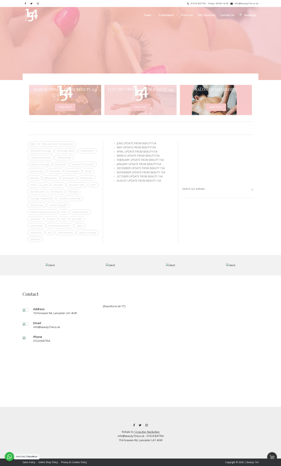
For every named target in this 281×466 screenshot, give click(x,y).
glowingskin (69, 178)
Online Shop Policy (48, 462)
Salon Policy (29, 462)
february (34, 178)
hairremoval (86, 178)
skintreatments (65, 232)
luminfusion (57, 191)
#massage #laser (66, 150)
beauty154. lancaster (83, 164)
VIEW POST (65, 107)
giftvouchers (51, 178)
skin (50, 232)
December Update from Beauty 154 (141, 168)
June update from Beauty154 (136, 143)
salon (79, 225)
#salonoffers (87, 150)
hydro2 (33, 184)
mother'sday (36, 205)
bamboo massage (39, 164)
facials (88, 171)
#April (33, 143)
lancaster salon (77, 184)
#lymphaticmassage (40, 150)
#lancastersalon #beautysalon (58, 143)
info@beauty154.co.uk (246, 3)
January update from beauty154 (139, 164)
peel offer (77, 218)
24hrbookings (64, 157)
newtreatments (80, 212)
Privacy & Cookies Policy (74, 462)
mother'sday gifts (58, 205)
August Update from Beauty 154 (139, 180)
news (64, 212)
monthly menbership (69, 198)
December (54, 171)
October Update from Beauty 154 (140, 176)
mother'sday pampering (42, 212)
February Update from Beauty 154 (140, 160)
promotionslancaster (60, 225)
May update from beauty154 (136, 147)
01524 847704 (198, 3)
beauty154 (60, 164)
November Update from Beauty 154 (141, 172)
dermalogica (72, 171)
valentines (35, 239)
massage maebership (41, 198)
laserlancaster (37, 191)
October (51, 218)
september (36, 232)
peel (63, 218)
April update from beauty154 (137, 151)
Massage (73, 191)
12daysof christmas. (40, 157)
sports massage (87, 232)
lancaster (58, 184)
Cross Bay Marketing (147, 432)
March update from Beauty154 (138, 155)
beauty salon (37, 171)
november (35, 218)
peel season (36, 225)
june (45, 184)
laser (93, 184)
